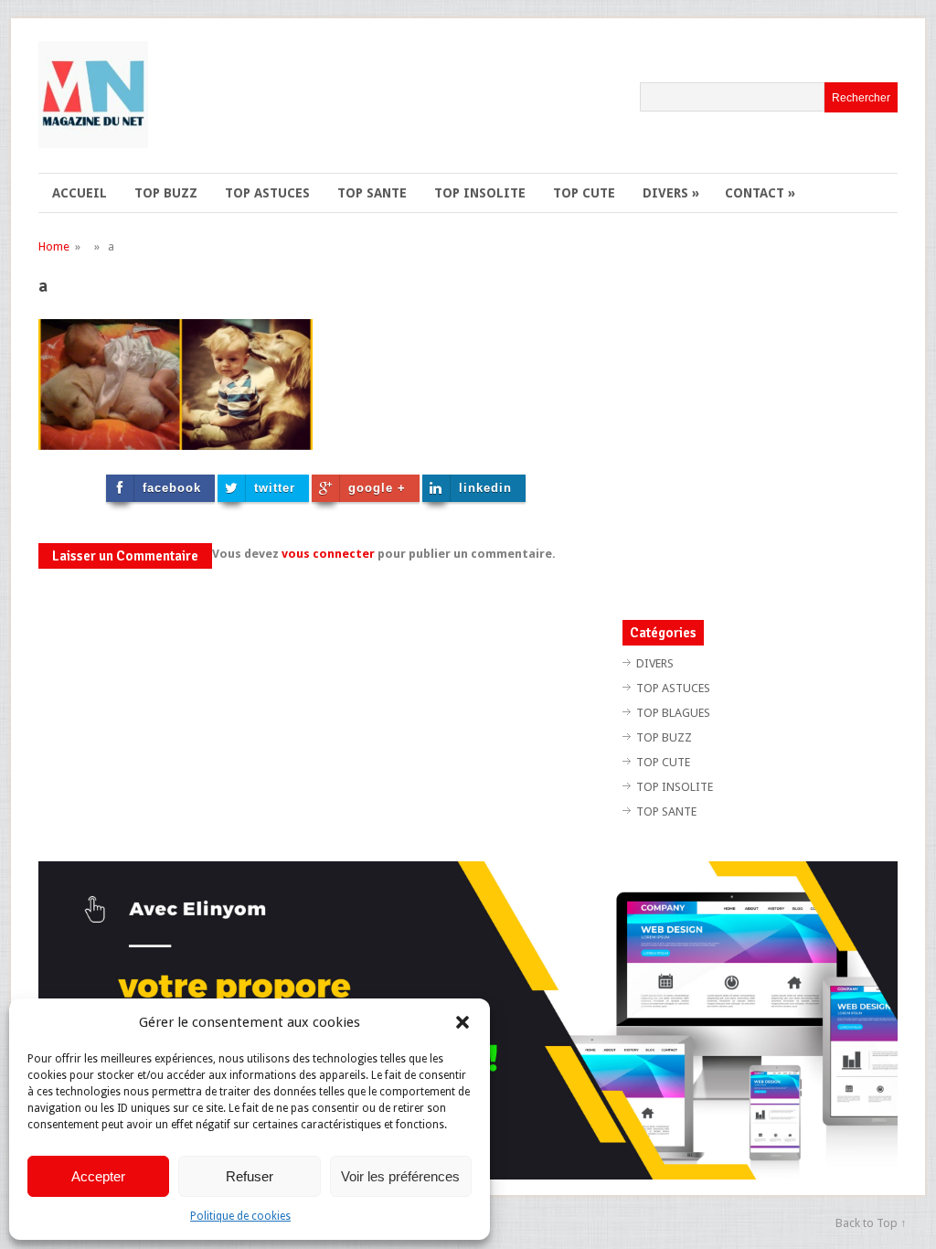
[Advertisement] (776, 419)
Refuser (249, 1176)
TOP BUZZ (165, 193)
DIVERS (671, 193)
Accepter (98, 1176)
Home (53, 246)
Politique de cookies (240, 1216)
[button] (462, 1022)
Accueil (79, 193)
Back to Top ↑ (871, 1223)
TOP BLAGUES (673, 713)
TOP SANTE (372, 193)
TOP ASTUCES (267, 193)
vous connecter (328, 553)
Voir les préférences (400, 1176)
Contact (760, 193)
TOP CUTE (584, 193)
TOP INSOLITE (480, 193)
